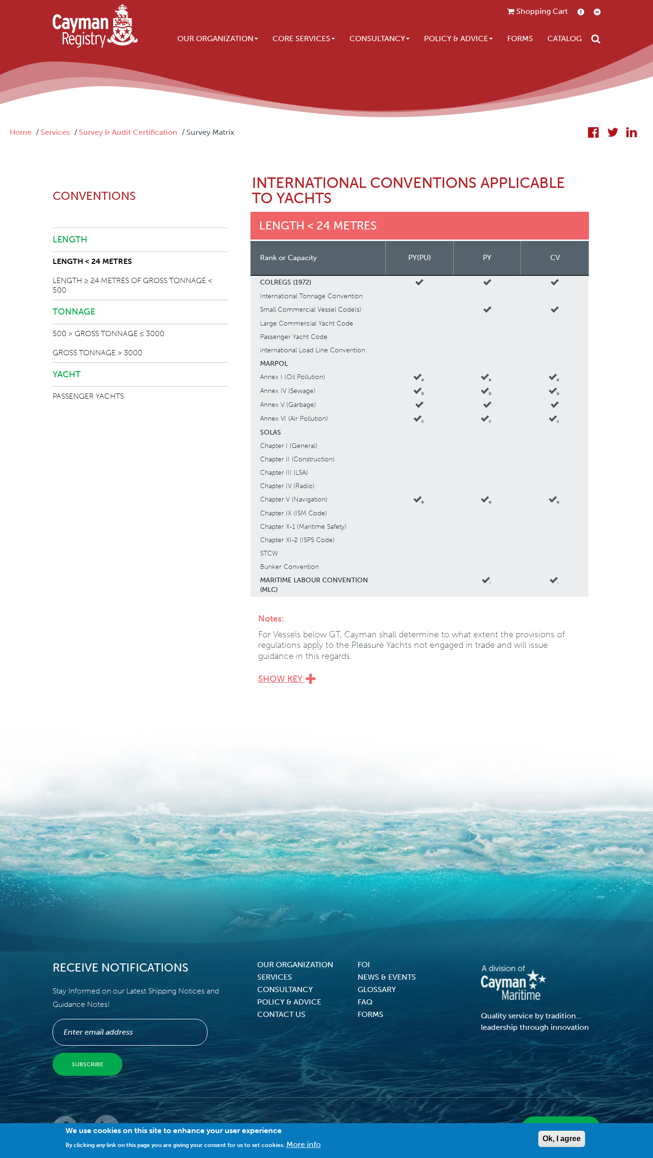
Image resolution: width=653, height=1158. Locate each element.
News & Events (387, 977)
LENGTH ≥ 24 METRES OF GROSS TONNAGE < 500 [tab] (132, 285)
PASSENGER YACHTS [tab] (88, 396)
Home (21, 132)
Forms (520, 38)
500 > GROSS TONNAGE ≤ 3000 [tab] (108, 333)
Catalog (564, 38)
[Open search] (595, 39)
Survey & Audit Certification (128, 132)
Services (55, 132)
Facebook (580, 11)
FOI (364, 964)
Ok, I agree (562, 1139)
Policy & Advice (456, 38)
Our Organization (215, 38)
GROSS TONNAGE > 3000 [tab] (97, 352)
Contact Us (281, 1014)
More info (303, 1143)
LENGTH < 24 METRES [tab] (92, 261)
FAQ (365, 1001)
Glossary (377, 989)
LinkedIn (597, 11)
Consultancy (377, 38)
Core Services (301, 38)
